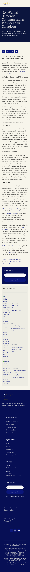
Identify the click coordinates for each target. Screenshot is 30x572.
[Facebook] (11, 530)
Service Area (11, 252)
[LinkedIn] (19, 530)
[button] (3, 51)
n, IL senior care (19, 211)
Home (4, 31)
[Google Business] (15, 530)
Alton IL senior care (9, 259)
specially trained (11, 213)
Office (8, 471)
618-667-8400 (15, 246)
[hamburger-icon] (26, 3)
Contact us (5, 246)
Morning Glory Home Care (11, 209)
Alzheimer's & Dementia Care (16, 31)
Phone (8, 465)
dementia (10, 222)
